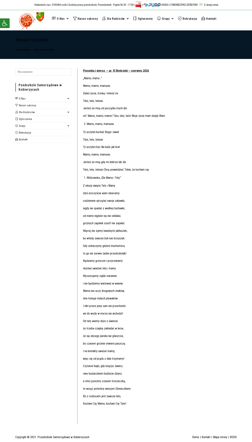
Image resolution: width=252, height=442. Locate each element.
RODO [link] (165, 4)
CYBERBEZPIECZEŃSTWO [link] (184, 4)
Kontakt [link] (206, 437)
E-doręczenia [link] (211, 4)
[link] (5, 23)
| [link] (142, 4)
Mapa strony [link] (220, 437)
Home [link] (195, 437)
